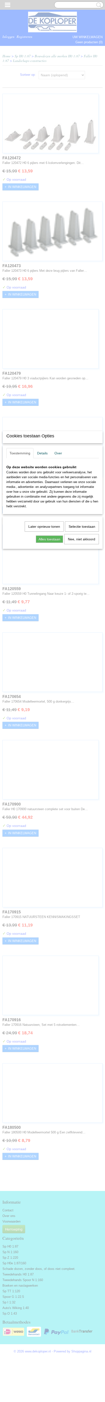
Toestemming (20, 453)
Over (58, 453)
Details (42, 453)
